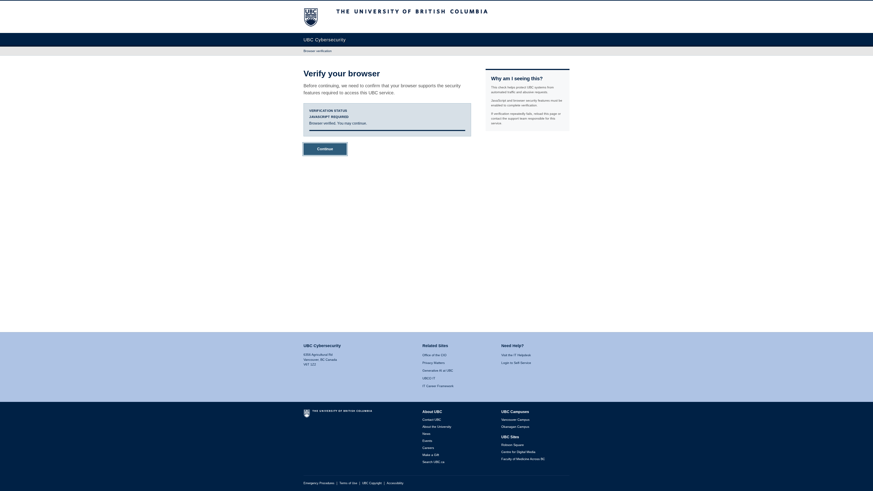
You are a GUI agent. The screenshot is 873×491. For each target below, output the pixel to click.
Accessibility (395, 483)
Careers (428, 448)
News (426, 434)
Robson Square (512, 445)
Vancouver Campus (515, 419)
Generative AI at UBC (437, 370)
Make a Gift (430, 455)
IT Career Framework (438, 386)
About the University (436, 426)
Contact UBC (431, 419)
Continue (325, 149)
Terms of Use (348, 483)
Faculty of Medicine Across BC (523, 459)
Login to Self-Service (516, 363)
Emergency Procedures (319, 483)
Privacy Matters (433, 363)
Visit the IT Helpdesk (516, 355)
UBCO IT (428, 378)
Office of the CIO (434, 355)
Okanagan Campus (515, 426)
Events (427, 441)
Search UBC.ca (433, 462)
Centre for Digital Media (518, 452)
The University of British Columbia (339, 415)
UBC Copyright (372, 483)
